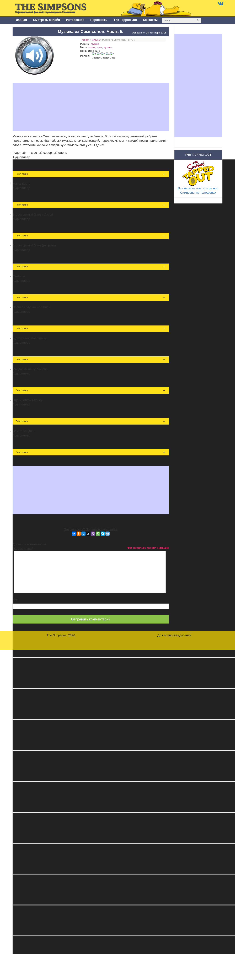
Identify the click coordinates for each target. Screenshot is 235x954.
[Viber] (93, 534)
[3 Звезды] (103, 55)
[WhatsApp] (98, 534)
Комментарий (24, 548)
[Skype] (103, 534)
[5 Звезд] (112, 55)
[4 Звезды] (108, 55)
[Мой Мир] (83, 534)
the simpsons (50, 7)
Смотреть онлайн (46, 20)
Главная (20, 20)
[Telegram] (107, 534)
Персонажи (99, 20)
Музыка (96, 39)
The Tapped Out (125, 20)
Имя (16, 599)
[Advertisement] (91, 107)
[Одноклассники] (79, 534)
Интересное (75, 20)
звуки (99, 47)
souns (91, 47)
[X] (88, 534)
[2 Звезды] (99, 55)
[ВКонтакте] (74, 534)
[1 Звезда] (94, 55)
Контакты (150, 20)
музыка (108, 47)
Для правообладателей (174, 635)
